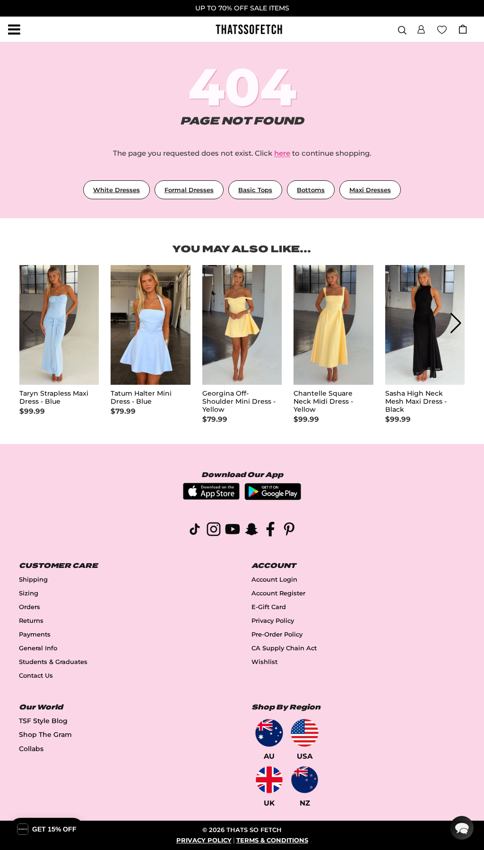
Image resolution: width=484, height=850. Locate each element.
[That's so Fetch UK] (269, 779)
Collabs (31, 748)
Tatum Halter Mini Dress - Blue (141, 398)
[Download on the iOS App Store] (211, 497)
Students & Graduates (53, 661)
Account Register (278, 593)
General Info (38, 648)
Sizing (28, 593)
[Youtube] (232, 531)
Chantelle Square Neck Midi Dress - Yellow (323, 402)
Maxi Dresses (370, 190)
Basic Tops (255, 190)
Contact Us (36, 675)
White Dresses (116, 190)
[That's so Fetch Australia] (269, 733)
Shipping (33, 579)
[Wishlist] (442, 29)
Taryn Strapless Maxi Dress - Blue (53, 398)
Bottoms (311, 190)
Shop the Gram (45, 734)
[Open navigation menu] (14, 29)
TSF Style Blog (43, 721)
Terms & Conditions (272, 840)
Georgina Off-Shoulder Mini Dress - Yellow (239, 402)
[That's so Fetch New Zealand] (304, 779)
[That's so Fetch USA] (304, 733)
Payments (35, 634)
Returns (31, 620)
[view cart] (462, 29)
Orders (29, 607)
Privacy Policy (272, 620)
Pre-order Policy (276, 634)
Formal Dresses (189, 190)
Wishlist (264, 661)
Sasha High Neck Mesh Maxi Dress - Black (416, 402)
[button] (421, 28)
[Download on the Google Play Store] (272, 497)
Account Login (274, 579)
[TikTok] (194, 531)
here (282, 153)
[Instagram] (213, 531)
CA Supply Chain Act (284, 648)
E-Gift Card (268, 607)
